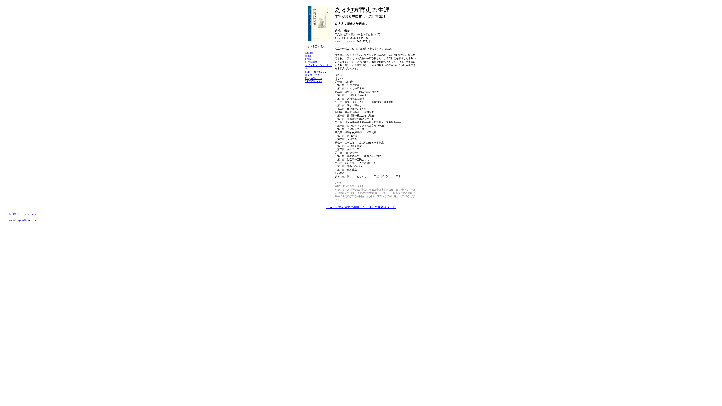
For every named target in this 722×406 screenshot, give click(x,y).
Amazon (309, 52)
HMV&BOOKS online (316, 71)
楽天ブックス (312, 75)
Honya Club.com (313, 78)
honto (308, 55)
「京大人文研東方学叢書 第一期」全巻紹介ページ (361, 207)
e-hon (308, 58)
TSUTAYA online (313, 81)
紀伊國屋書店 (312, 62)
